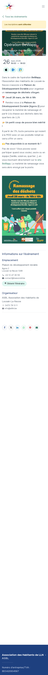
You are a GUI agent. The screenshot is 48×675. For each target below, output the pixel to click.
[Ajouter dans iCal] (6, 69)
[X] (11, 327)
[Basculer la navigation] (43, 6)
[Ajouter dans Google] (20, 70)
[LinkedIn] (17, 327)
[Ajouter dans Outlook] (13, 70)
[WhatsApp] (23, 327)
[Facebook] (4, 327)
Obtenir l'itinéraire (15, 283)
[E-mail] (36, 327)
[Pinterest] (30, 327)
